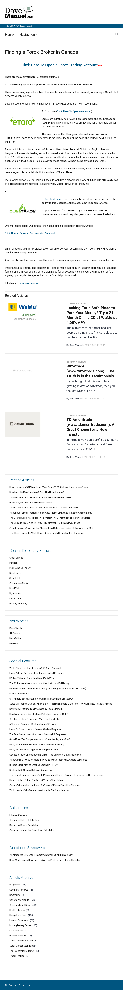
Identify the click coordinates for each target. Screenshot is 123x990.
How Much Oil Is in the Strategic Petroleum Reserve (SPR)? (39, 714)
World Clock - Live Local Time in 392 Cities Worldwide (35, 668)
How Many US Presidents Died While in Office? (32, 502)
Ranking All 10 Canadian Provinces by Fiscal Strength (36, 709)
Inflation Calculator (18, 815)
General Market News (20, 905)
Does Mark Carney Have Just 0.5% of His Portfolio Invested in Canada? (44, 860)
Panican (13, 563)
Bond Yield (14, 588)
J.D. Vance (14, 633)
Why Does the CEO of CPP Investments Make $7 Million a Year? (41, 855)
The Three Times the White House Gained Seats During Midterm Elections (46, 533)
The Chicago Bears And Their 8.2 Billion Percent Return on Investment (44, 523)
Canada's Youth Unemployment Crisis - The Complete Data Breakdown (45, 754)
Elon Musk (14, 643)
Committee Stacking (19, 583)
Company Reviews (29, 283)
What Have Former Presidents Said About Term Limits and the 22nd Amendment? (50, 512)
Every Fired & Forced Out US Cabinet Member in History (37, 744)
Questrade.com (52, 199)
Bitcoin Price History (19, 693)
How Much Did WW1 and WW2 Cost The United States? (36, 492)
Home (9, 34)
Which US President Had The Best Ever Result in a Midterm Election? (43, 507)
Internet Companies (19, 920)
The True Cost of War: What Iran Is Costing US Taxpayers (37, 734)
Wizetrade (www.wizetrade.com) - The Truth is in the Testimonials (90, 371)
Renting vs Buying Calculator (23, 825)
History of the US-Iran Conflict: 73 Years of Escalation (36, 780)
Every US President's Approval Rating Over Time (33, 749)
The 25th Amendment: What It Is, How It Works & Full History (39, 683)
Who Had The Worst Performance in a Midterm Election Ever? (40, 497)
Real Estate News (18, 935)
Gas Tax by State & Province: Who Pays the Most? (34, 719)
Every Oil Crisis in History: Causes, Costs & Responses (36, 729)
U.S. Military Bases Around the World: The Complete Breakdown (41, 698)
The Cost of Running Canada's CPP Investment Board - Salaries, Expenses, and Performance (56, 775)
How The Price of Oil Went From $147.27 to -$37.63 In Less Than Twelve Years (48, 487)
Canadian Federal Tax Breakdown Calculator (31, 830)
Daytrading (14, 895)
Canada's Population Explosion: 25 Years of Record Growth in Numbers (44, 785)
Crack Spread (16, 557)
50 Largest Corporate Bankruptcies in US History (33, 724)
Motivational (15, 930)
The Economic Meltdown (21, 951)
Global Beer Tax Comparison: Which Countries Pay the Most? (39, 739)
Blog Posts (14, 884)
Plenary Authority (18, 603)
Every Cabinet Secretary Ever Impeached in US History (36, 673)
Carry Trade (15, 598)
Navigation (27, 34)
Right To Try (15, 573)
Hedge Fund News (18, 915)
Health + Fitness (17, 910)
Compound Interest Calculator (24, 820)
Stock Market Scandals (21, 946)
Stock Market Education (21, 940)
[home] (19, 12)
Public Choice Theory (20, 568)
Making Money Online (20, 925)
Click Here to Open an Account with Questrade (30, 233)
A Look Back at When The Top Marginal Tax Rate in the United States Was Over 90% (51, 528)
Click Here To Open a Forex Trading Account (60, 65)
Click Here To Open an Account (74, 111)
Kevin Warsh (15, 628)
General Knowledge (19, 900)
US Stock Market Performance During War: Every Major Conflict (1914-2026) (47, 688)
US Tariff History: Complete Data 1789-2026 (31, 678)
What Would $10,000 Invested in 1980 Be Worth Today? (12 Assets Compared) (48, 760)
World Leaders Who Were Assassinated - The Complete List (39, 790)
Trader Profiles (16, 956)
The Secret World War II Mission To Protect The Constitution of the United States (49, 518)
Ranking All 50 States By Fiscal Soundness (30, 770)
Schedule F (14, 578)
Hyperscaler (15, 593)
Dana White (15, 638)
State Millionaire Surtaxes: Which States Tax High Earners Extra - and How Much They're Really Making (60, 704)
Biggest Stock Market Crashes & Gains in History (33, 765)
